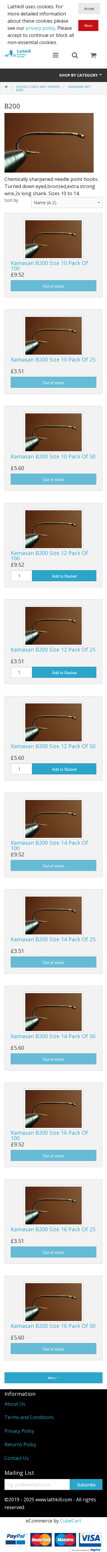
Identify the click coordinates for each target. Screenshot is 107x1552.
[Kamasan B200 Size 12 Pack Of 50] (53, 722)
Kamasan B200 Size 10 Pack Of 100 (49, 265)
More (52, 1377)
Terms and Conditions (29, 1417)
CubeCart (70, 1520)
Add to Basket (64, 576)
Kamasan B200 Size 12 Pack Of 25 (53, 649)
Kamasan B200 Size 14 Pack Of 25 (53, 939)
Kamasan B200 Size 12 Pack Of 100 (49, 555)
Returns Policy (20, 1444)
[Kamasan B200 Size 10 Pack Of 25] (53, 335)
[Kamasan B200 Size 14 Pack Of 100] (53, 818)
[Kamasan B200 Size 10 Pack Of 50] (53, 432)
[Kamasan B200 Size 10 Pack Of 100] (53, 238)
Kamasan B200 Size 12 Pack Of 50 (53, 746)
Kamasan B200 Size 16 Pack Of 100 (49, 1135)
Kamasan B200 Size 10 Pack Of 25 (53, 359)
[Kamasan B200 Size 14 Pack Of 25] (53, 915)
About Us (14, 1404)
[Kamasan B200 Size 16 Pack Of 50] (53, 1301)
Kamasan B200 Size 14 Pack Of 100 (49, 845)
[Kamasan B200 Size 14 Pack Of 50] (53, 1011)
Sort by (11, 200)
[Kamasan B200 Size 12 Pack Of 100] (53, 528)
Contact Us (16, 1458)
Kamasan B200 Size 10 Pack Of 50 (53, 456)
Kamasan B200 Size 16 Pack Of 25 (53, 1229)
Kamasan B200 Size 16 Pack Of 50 (53, 1325)
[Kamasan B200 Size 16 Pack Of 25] (53, 1205)
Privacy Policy (19, 1431)
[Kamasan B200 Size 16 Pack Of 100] (53, 1108)
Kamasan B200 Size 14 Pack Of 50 (53, 1036)
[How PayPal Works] (53, 1541)
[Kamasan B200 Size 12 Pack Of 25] (53, 625)
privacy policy (40, 28)
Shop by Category (79, 75)
